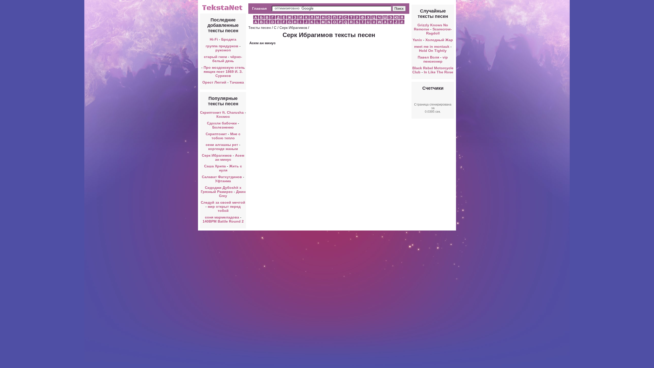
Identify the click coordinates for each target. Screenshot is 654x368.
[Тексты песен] (223, 10)
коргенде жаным (223, 149)
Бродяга (228, 39)
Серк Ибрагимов (217, 155)
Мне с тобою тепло (226, 136)
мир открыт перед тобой (224, 208)
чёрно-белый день (227, 59)
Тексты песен (259, 28)
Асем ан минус (229, 157)
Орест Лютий (214, 82)
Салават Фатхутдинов (222, 177)
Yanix (417, 40)
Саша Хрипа (215, 166)
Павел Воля (428, 57)
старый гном (215, 57)
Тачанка (237, 82)
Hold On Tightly (433, 51)
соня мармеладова (222, 217)
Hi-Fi (214, 39)
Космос (223, 116)
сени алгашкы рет (222, 145)
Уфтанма (223, 181)
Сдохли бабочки (222, 123)
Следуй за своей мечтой (223, 202)
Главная (259, 8)
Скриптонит (216, 134)
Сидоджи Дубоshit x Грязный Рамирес (221, 190)
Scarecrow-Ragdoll (439, 31)
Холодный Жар (439, 40)
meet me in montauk (431, 46)
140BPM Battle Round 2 (223, 221)
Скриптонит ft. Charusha (222, 112)
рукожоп (223, 50)
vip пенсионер (435, 59)
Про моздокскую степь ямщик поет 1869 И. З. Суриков (224, 71)
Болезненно (223, 127)
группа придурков (222, 46)
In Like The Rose (438, 72)
